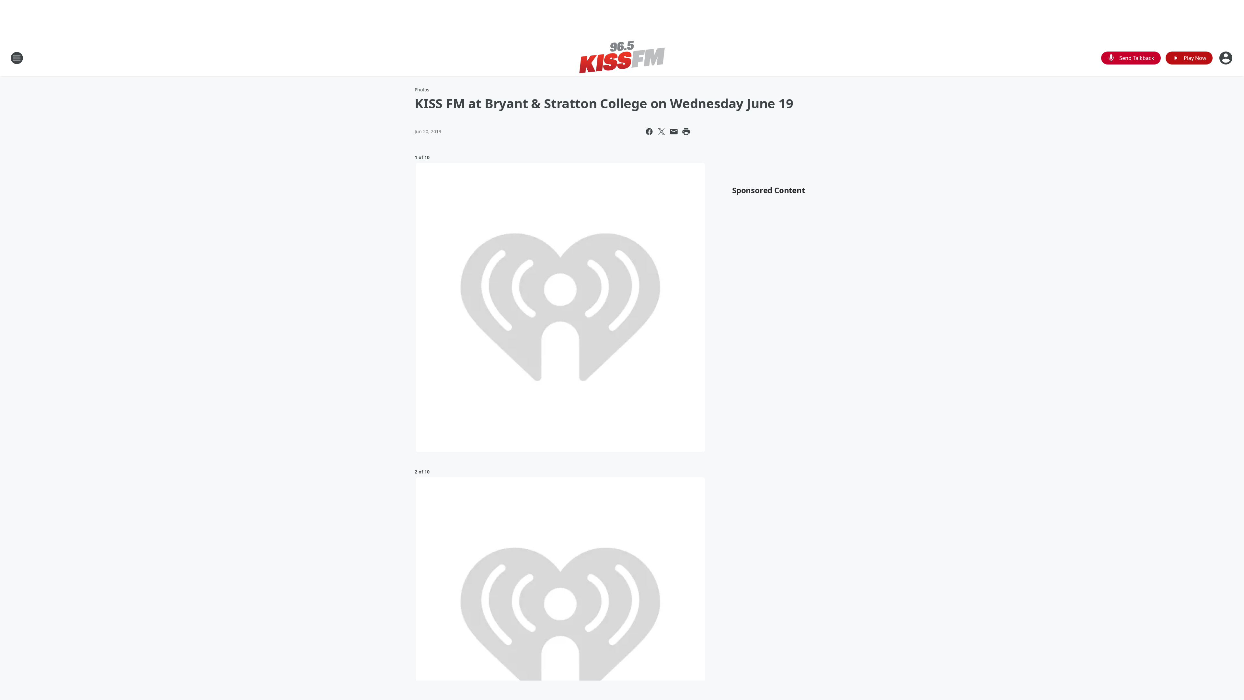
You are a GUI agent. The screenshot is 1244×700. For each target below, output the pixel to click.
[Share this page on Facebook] (649, 131)
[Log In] (1226, 58)
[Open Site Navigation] (16, 58)
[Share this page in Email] (673, 131)
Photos (422, 90)
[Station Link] (622, 58)
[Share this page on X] (661, 131)
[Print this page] (686, 131)
